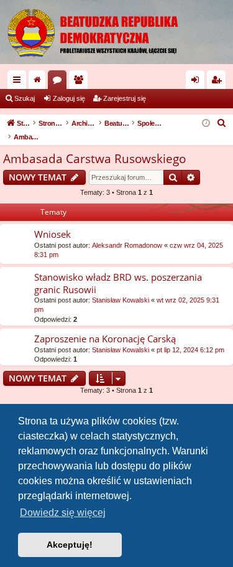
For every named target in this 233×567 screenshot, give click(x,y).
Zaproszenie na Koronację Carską (105, 338)
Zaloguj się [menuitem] (197, 82)
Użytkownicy (81, 82)
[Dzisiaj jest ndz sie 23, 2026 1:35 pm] (206, 123)
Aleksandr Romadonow (127, 245)
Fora (59, 82)
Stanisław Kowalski (120, 300)
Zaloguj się (69, 98)
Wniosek (52, 234)
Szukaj (24, 98)
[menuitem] (221, 123)
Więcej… (19, 82)
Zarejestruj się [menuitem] (219, 82)
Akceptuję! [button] (70, 545)
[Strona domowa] (116, 32)
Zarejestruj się (124, 98)
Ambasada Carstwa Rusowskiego (94, 159)
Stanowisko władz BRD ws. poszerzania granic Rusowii (118, 283)
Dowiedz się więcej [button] (63, 512)
